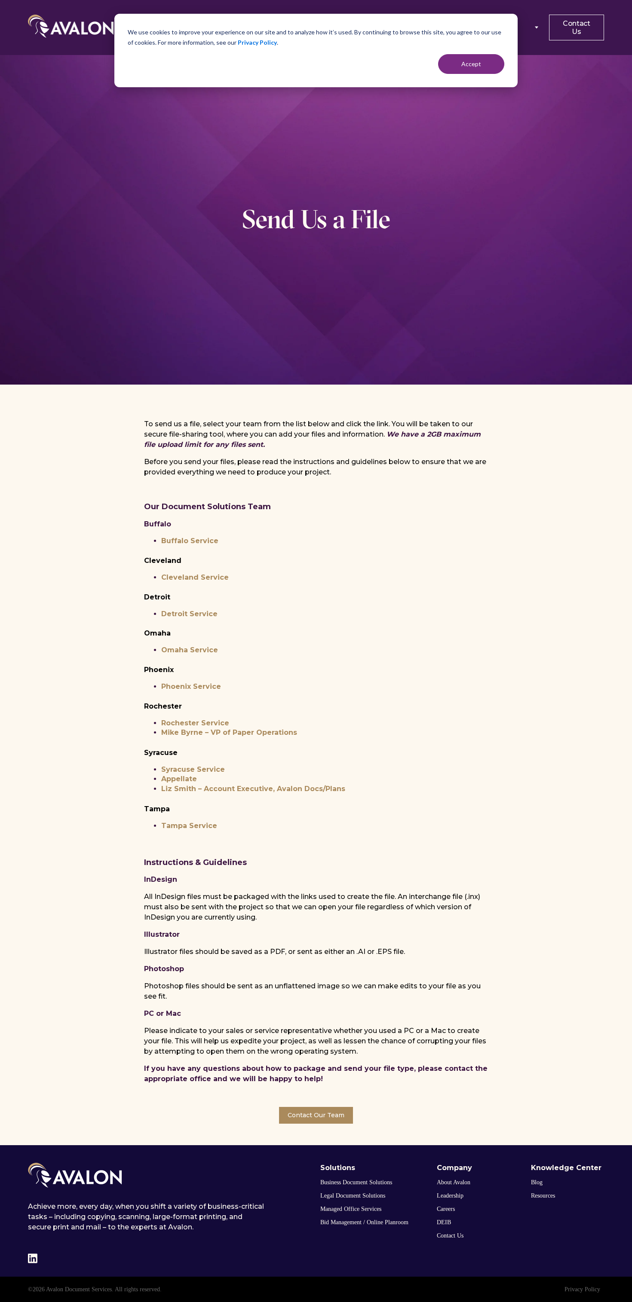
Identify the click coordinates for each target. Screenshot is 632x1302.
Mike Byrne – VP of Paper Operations (229, 732)
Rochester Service (195, 723)
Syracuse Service (193, 769)
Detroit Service (189, 614)
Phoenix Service (191, 686)
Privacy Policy (257, 42)
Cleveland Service (195, 577)
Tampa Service (189, 826)
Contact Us (576, 27)
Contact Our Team (316, 1115)
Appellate (179, 779)
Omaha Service (189, 650)
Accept (471, 63)
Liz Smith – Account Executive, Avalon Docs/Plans (253, 789)
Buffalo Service (189, 541)
